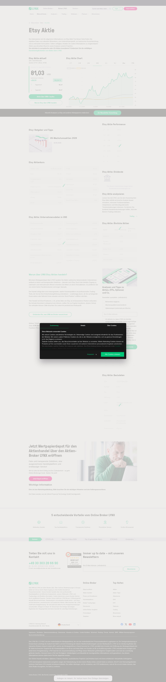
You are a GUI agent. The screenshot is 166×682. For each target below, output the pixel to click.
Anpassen (90, 354)
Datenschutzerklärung (86, 348)
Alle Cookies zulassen (112, 354)
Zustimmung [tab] (54, 325)
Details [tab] (83, 325)
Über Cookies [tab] (111, 325)
